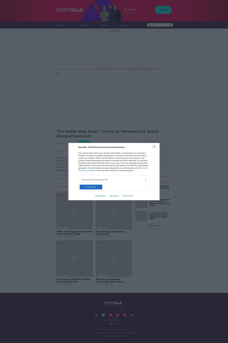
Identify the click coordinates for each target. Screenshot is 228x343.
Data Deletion (100, 196)
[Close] (155, 147)
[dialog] (114, 171)
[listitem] (114, 179)
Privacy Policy (127, 196)
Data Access (114, 196)
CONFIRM (91, 187)
